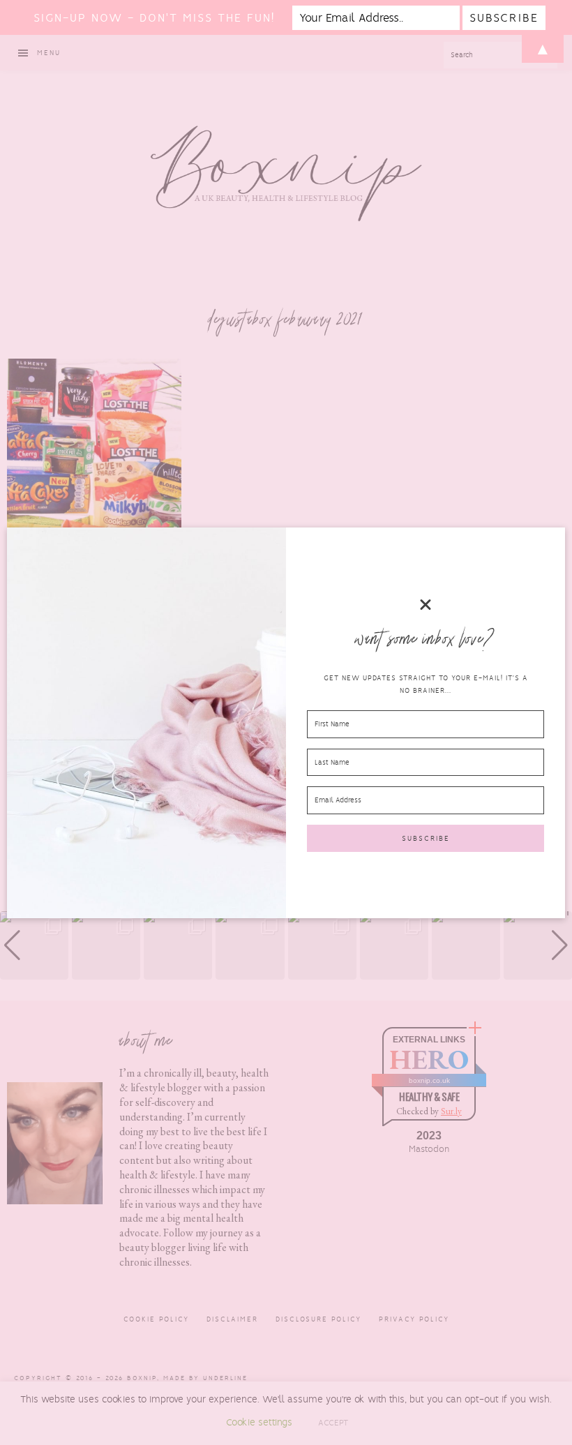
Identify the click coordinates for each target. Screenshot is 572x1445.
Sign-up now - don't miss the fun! (154, 17)
